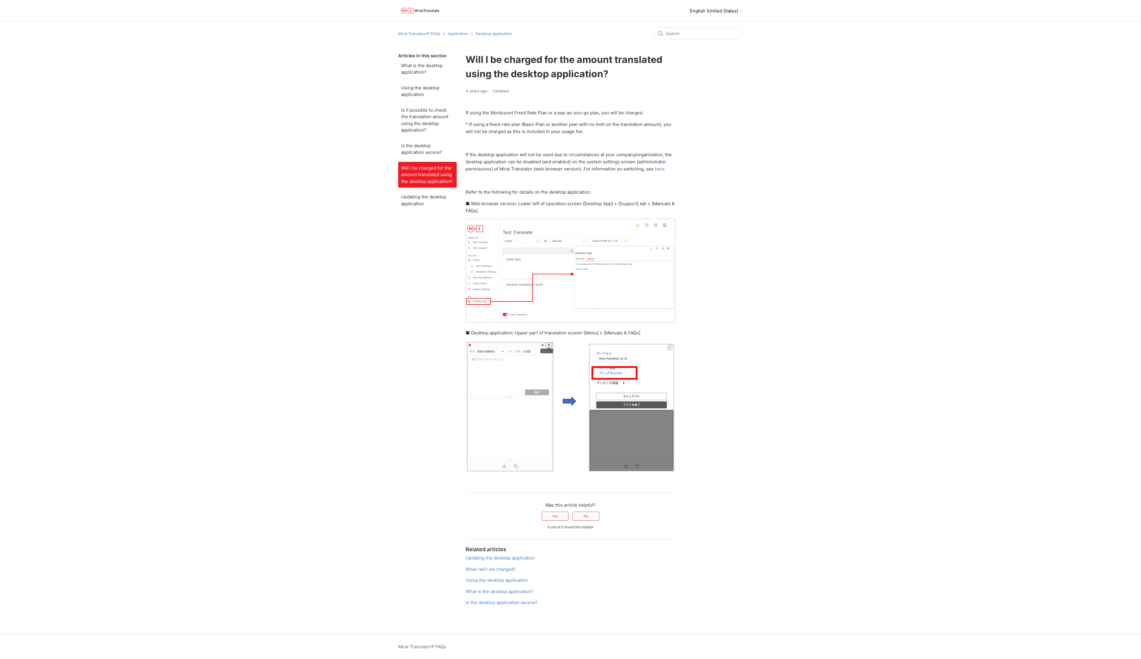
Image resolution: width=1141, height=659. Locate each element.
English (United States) (714, 10)
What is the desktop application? (422, 69)
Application (458, 33)
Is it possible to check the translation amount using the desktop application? (424, 120)
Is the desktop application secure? (421, 149)
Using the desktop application (420, 91)
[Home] (420, 10)
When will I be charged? (491, 569)
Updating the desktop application (423, 200)
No (586, 516)
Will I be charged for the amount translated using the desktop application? (427, 174)
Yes (555, 516)
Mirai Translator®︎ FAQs (419, 33)
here (660, 169)
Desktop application (494, 33)
